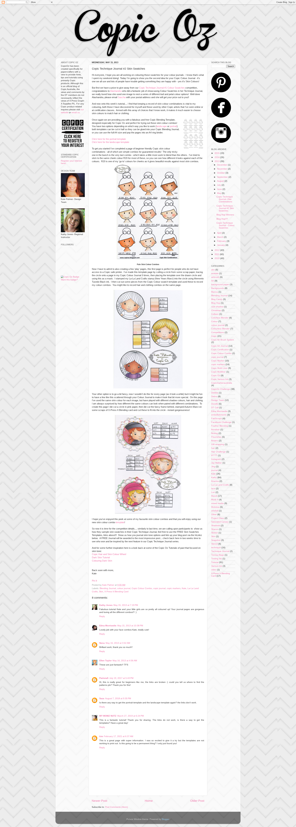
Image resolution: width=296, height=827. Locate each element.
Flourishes (216, 437)
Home (149, 800)
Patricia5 (103, 678)
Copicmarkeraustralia (221, 383)
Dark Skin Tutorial (101, 557)
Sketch (214, 533)
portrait (173, 126)
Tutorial (214, 562)
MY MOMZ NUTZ (107, 716)
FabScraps (216, 418)
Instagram (216, 459)
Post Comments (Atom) (116, 807)
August (220, 181)
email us (76, 112)
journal (214, 470)
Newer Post (99, 800)
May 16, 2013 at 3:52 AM (118, 643)
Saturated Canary (219, 522)
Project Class (217, 518)
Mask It (214, 500)
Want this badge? (69, 280)
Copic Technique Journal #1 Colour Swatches (162, 88)
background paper (220, 284)
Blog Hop (215, 303)
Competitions (217, 332)
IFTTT (214, 455)
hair (213, 448)
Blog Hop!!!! (222, 219)
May (219, 193)
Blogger (165, 819)
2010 (217, 258)
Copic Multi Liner (219, 368)
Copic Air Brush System (222, 340)
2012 (217, 250)
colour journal (123, 588)
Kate (184, 588)
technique (216, 547)
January (221, 245)
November (222, 169)
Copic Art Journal (219, 346)
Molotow (215, 507)
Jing (213, 466)
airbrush (215, 277)
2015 (217, 153)
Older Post (197, 800)
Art (212, 281)
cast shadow (217, 307)
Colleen (215, 314)
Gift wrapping (217, 444)
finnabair (215, 429)
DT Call (214, 407)
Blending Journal (108, 588)
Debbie (214, 393)
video (213, 570)
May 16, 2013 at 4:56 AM (125, 660)
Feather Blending (219, 426)
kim (101, 736)
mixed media (217, 503)
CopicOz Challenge (220, 389)
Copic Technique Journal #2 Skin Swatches (225, 208)
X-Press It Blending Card (116, 591)
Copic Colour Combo (142, 588)
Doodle (214, 404)
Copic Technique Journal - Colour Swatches (225, 225)
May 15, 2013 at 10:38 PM (130, 625)
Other (214, 514)
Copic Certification (220, 350)
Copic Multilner (218, 372)
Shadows (215, 525)
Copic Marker (217, 361)
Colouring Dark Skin (102, 560)
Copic (214, 336)
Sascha (121, 97)
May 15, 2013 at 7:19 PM (125, 605)
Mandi (214, 496)
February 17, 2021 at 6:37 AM (118, 736)
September (222, 177)
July (219, 185)
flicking (214, 433)
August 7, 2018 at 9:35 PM (118, 698)
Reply (102, 616)
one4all (214, 511)
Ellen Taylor (105, 660)
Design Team (217, 400)
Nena (102, 643)
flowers (214, 441)
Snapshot (215, 540)
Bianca (214, 292)
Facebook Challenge (221, 422)
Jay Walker (216, 463)
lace (213, 488)
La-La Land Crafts (220, 485)
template (120, 522)
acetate (214, 273)
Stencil (214, 544)
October (221, 173)
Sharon (214, 529)
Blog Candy (216, 299)
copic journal (159, 588)
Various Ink (216, 566)
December (222, 165)
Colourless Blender (220, 329)
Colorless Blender (219, 318)
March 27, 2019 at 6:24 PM (130, 716)
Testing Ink (216, 558)
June (219, 189)
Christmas (216, 310)
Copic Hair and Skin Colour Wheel (109, 554)
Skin (101, 591)
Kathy (214, 477)
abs (213, 270)
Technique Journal (220, 551)
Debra (214, 396)
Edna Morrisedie (107, 625)
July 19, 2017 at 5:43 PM (121, 678)
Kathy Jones (106, 605)
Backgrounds (217, 288)
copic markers (174, 588)
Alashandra (115, 91)
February (222, 241)
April (219, 233)
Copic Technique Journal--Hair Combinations (224, 199)
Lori (213, 492)
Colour (214, 321)
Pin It (94, 581)
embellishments (218, 415)
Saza (101, 698)
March (220, 237)
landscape (161, 126)
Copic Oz (215, 375)
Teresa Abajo (217, 555)
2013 (217, 161)
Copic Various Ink (219, 379)
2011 (217, 254)
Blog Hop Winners (225, 215)
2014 (217, 157)
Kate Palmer (108, 585)
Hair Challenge (218, 452)
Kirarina (215, 481)
